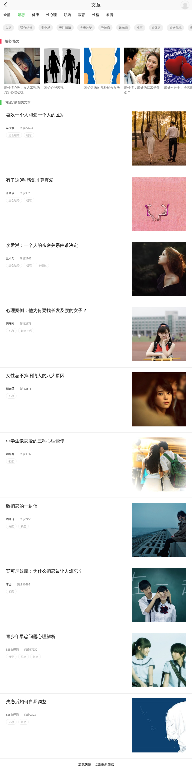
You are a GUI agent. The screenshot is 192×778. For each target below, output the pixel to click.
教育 (81, 14)
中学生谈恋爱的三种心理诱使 (35, 440)
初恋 (29, 135)
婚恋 (21, 14)
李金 (9, 584)
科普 (110, 14)
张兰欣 (10, 193)
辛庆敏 (10, 128)
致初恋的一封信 (22, 506)
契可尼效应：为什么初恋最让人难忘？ (44, 571)
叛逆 (11, 657)
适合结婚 (26, 28)
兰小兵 (10, 258)
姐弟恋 (123, 28)
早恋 (23, 657)
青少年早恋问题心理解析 (31, 636)
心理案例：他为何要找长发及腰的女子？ (46, 310)
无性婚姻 (65, 28)
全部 (7, 14)
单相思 (42, 265)
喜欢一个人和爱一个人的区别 (35, 114)
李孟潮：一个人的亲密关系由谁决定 (42, 245)
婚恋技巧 (26, 331)
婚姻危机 (176, 28)
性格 (95, 14)
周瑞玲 (10, 323)
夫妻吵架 (86, 28)
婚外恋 (156, 28)
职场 (67, 14)
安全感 (45, 28)
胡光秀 (10, 388)
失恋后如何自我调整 (26, 701)
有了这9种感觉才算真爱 (30, 180)
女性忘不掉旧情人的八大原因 (35, 375)
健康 (35, 14)
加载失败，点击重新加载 (96, 764)
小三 (140, 28)
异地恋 (105, 28)
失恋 (9, 28)
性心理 (51, 14)
